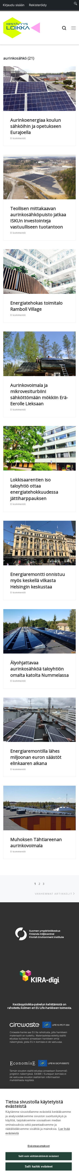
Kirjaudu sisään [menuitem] (13, 5)
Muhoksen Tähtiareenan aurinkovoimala (36, 842)
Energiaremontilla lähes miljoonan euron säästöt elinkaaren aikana (35, 757)
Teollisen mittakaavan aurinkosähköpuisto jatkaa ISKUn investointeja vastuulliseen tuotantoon (38, 217)
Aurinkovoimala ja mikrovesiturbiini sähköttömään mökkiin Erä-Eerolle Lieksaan (39, 394)
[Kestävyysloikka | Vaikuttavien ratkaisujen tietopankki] (21, 27)
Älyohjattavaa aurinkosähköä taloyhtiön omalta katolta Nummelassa (39, 668)
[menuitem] (75, 5)
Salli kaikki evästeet (38, 1166)
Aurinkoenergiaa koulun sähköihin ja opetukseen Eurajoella (35, 126)
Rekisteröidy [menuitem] (38, 5)
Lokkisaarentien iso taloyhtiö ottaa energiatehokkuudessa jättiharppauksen (34, 489)
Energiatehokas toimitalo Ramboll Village (36, 306)
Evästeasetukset (39, 1146)
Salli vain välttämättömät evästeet (38, 1156)
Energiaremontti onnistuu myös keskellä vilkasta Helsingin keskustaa (37, 580)
